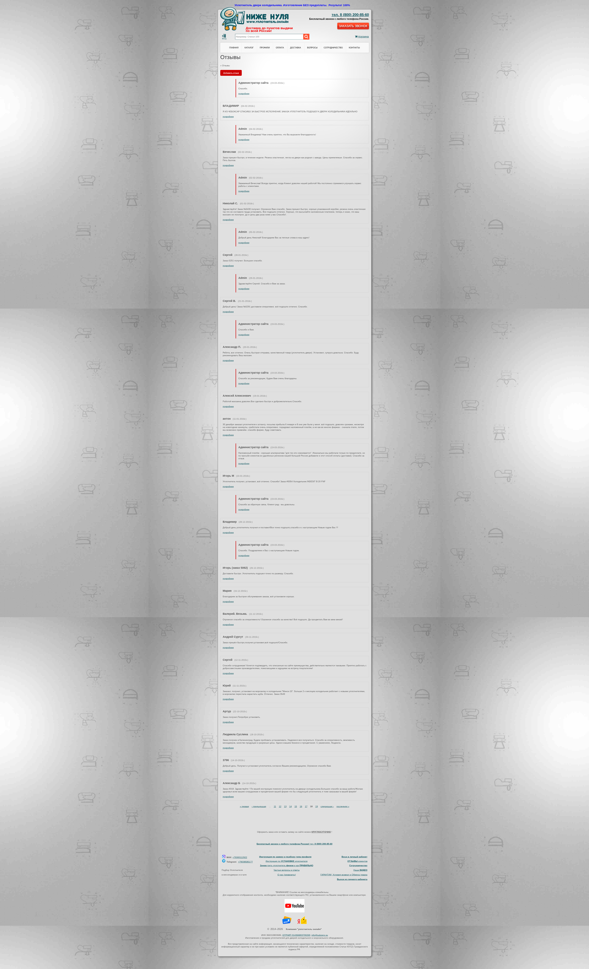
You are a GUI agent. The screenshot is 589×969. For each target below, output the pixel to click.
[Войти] (224, 36)
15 (295, 806)
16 (301, 806)
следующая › (327, 806)
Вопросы (312, 47)
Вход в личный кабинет (354, 857)
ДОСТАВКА (295, 47)
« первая (244, 806)
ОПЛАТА (280, 47)
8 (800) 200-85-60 (350, 15)
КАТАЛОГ (249, 47)
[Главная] (254, 19)
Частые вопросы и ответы (287, 870)
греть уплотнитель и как (286, 865)
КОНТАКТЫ (354, 47)
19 (316, 806)
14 (290, 806)
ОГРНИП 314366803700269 (296, 935)
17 (306, 806)
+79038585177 (245, 862)
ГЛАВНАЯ (233, 47)
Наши (360, 870)
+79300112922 (240, 857)
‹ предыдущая (259, 806)
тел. (321, 844)
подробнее (243, 93)
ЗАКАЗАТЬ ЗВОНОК (353, 26)
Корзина (363, 36)
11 (275, 806)
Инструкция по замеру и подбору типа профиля (285, 857)
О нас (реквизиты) (286, 874)
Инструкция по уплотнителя (287, 861)
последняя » (343, 806)
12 (280, 806)
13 (285, 806)
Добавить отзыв (231, 73)
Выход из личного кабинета (352, 879)
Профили (265, 47)
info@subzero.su (320, 935)
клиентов (357, 861)
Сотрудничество (333, 47)
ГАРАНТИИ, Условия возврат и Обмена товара (343, 874)
